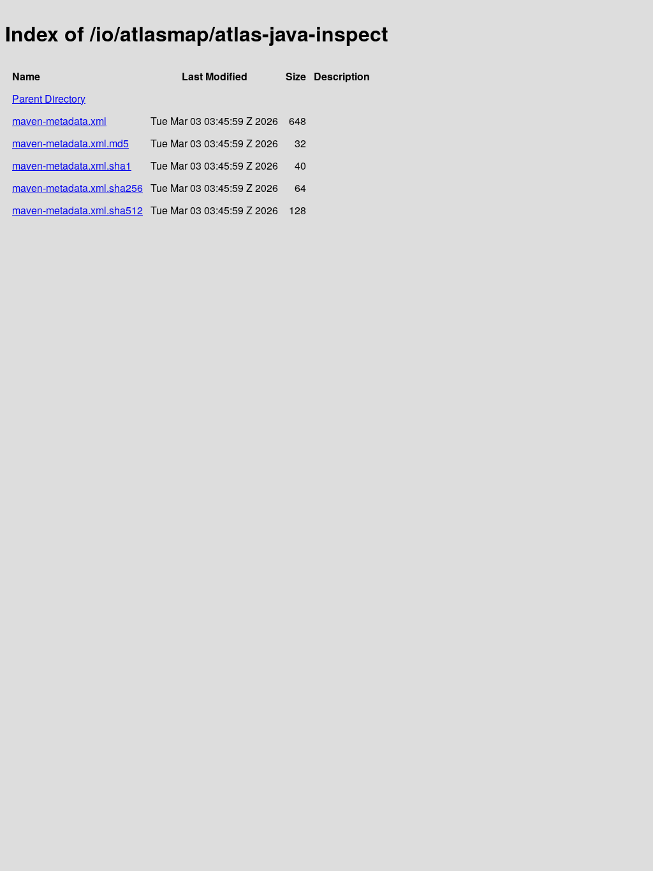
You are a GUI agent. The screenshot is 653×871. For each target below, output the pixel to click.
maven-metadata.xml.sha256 (77, 187)
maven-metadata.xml (59, 120)
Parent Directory (48, 98)
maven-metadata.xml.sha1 (71, 165)
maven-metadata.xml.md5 (70, 143)
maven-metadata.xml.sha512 (77, 210)
